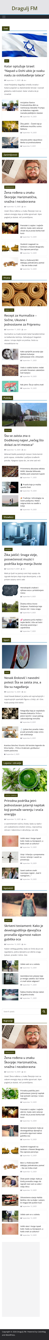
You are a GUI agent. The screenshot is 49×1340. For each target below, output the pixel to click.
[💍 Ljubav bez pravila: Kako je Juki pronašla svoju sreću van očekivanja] (10, 733)
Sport (7, 672)
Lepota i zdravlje (11, 795)
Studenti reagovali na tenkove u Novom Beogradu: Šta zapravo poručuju (32, 247)
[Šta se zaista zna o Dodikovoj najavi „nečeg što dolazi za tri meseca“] (24, 414)
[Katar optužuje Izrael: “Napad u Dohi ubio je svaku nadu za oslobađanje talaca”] (24, 45)
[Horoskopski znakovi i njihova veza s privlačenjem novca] (10, 592)
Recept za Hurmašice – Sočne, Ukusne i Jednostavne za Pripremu (22, 319)
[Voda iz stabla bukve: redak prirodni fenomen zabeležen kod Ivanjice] (10, 372)
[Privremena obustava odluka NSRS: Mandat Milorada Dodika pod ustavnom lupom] (10, 473)
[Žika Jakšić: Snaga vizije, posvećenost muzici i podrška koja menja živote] (24, 534)
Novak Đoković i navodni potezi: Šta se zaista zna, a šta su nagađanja (22, 682)
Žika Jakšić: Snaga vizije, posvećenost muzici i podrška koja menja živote (23, 559)
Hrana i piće (9, 310)
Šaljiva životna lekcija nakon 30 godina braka (32, 993)
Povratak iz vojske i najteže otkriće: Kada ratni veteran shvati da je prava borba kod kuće (32, 229)
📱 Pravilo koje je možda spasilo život (30, 485)
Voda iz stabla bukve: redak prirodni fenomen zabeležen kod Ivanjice (32, 370)
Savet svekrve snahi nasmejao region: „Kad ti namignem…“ (30, 873)
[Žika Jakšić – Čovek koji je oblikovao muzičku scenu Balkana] (10, 128)
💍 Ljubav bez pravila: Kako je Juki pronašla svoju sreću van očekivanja (31, 732)
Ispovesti (8, 920)
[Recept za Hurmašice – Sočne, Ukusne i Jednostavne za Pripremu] (24, 294)
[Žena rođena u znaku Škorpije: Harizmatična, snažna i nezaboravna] (24, 171)
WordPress (10, 1335)
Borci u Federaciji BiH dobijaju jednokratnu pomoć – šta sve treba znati (32, 263)
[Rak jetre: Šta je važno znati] (10, 386)
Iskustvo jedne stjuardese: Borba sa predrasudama (31, 141)
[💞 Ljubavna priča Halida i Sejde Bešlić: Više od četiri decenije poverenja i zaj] (10, 625)
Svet (6, 61)
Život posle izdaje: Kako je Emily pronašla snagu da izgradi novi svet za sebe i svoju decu (31, 1183)
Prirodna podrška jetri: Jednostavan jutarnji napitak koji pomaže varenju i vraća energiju (24, 807)
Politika (8, 430)
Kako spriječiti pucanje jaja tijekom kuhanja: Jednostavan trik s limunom (31, 354)
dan (24, 80)
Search (44, 1011)
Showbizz (8, 549)
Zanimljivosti (9, 187)
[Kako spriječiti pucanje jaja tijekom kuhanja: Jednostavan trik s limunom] (10, 356)
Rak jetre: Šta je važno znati (32, 384)
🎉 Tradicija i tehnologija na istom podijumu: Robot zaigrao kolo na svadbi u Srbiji (32, 502)
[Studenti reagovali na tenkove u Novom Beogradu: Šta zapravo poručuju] (10, 248)
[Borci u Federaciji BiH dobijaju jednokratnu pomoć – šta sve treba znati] (10, 264)
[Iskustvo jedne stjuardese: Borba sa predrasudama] (10, 143)
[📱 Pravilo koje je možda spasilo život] (10, 488)
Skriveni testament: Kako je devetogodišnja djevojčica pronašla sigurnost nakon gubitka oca (23, 932)
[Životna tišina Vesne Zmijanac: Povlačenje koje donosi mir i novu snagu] (10, 608)
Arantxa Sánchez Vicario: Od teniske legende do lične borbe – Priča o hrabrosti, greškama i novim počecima (24, 748)
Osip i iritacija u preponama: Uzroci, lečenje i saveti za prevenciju (32, 857)
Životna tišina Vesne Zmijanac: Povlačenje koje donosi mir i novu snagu (31, 606)
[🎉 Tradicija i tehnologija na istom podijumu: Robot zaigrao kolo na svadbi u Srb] (10, 503)
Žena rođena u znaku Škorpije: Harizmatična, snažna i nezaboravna (20, 197)
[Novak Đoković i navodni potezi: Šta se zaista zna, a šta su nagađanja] (24, 656)
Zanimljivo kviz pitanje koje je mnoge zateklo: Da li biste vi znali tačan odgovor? (32, 978)
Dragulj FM (24, 8)
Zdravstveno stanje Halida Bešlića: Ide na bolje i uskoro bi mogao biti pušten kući (32, 1200)
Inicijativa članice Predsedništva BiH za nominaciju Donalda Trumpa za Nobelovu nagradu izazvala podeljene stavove (32, 107)
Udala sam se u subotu (30, 964)
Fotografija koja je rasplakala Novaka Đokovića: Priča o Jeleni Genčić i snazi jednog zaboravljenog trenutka (32, 714)
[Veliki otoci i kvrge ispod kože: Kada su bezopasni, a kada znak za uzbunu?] (10, 843)
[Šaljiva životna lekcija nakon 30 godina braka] (10, 995)
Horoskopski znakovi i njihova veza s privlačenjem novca (32, 590)
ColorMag (42, 1332)
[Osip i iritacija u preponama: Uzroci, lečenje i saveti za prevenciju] (10, 859)
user (25, 329)
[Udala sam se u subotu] (10, 966)
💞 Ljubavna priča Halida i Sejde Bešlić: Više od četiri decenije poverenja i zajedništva (31, 624)
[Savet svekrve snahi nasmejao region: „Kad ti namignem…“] (10, 875)
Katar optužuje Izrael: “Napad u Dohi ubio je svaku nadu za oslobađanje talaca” (24, 70)
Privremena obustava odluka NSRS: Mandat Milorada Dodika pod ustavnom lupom (32, 471)
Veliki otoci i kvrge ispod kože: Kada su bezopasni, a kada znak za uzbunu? (31, 841)
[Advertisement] (21, 1279)
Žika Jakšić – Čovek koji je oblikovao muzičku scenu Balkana (31, 126)
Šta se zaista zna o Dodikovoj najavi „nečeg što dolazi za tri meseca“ (24, 440)
